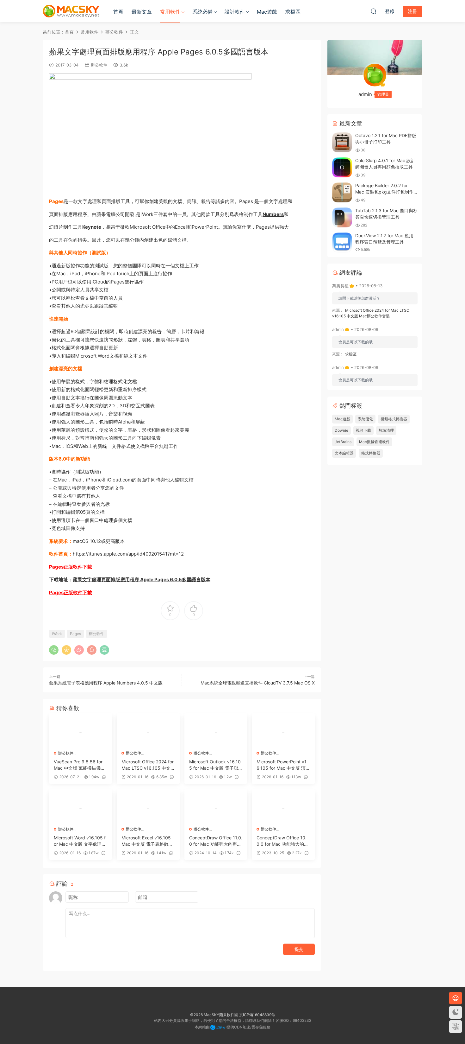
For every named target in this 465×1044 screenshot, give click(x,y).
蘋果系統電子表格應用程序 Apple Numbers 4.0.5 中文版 (106, 682)
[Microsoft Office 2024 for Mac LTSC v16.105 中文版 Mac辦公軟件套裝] (148, 732)
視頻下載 (363, 430)
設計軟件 (235, 12)
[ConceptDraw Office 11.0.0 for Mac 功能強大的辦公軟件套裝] (215, 808)
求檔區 (293, 12)
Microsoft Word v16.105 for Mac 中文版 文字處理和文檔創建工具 (80, 841)
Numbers (273, 214)
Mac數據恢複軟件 (374, 441)
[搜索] (373, 11)
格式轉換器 (370, 453)
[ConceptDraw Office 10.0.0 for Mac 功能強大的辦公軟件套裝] (283, 808)
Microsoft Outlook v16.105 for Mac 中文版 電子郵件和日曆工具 (215, 765)
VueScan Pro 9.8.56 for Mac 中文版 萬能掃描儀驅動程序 (79, 765)
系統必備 (202, 12)
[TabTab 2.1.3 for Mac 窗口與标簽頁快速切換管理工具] (342, 217)
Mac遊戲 (267, 12)
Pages (75, 633)
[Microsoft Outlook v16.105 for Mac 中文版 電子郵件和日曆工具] (215, 732)
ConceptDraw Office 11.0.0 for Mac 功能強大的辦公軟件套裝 (215, 841)
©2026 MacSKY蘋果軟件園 (214, 1014)
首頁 (118, 12)
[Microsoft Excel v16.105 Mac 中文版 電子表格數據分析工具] (148, 808)
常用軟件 (170, 12)
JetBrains (343, 441)
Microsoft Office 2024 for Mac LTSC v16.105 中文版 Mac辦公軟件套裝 (147, 765)
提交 (298, 949)
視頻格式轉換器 (394, 419)
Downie (341, 430)
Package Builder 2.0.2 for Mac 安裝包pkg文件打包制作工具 (384, 192)
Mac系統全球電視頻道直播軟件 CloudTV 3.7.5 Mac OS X (258, 682)
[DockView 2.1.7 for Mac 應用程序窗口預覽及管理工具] (342, 242)
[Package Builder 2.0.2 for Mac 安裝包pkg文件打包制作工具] (342, 192)
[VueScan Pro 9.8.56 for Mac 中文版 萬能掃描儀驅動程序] (80, 732)
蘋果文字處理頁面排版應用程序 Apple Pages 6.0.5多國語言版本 (141, 579)
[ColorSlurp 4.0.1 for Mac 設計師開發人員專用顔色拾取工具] (342, 167)
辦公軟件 (99, 64)
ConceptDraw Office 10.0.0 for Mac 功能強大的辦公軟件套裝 (282, 841)
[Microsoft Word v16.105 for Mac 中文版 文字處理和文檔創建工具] (80, 808)
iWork (57, 633)
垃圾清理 (386, 430)
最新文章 (142, 12)
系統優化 (365, 419)
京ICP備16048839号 (257, 1014)
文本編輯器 (344, 453)
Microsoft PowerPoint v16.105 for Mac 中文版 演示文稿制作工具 (282, 765)
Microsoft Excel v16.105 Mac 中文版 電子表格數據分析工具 (147, 841)
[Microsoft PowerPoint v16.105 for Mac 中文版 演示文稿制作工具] (283, 732)
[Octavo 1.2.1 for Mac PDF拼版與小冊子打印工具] (342, 142)
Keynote (91, 227)
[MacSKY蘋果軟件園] (71, 11)
